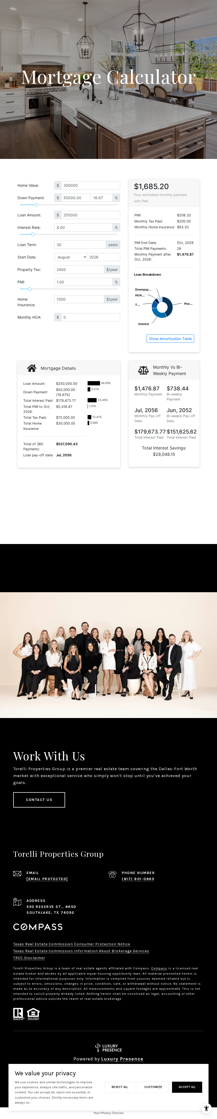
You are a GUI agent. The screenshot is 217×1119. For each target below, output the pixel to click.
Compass (159, 968)
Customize (153, 1087)
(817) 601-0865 (138, 879)
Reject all (120, 1087)
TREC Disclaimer (29, 958)
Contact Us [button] (39, 799)
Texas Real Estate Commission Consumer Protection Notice (71, 944)
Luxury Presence (122, 1059)
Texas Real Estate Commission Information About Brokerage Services (81, 951)
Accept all (187, 1087)
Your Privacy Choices (108, 1113)
